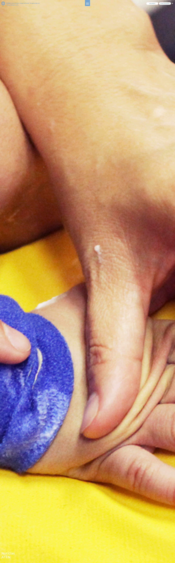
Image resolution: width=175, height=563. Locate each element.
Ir (172, 3)
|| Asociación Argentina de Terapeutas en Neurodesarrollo (23, 4)
